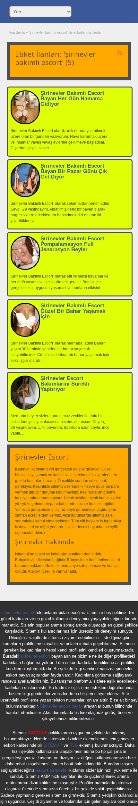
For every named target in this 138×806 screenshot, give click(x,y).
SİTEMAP (52, 745)
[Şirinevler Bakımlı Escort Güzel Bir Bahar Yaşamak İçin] (25, 335)
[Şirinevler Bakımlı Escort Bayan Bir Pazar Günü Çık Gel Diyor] (25, 196)
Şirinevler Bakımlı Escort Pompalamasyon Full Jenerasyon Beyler (72, 244)
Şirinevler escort (19, 612)
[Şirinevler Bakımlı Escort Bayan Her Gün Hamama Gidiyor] (25, 123)
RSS (73, 745)
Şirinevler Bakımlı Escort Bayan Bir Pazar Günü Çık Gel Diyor (73, 171)
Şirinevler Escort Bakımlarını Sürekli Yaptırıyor (64, 383)
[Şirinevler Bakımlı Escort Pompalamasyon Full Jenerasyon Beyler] (25, 268)
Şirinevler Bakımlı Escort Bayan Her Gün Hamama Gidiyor (72, 98)
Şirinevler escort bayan (61, 706)
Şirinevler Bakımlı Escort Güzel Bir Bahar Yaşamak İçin (72, 311)
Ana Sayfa (17, 32)
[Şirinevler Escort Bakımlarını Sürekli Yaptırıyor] (25, 408)
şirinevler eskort (35, 656)
